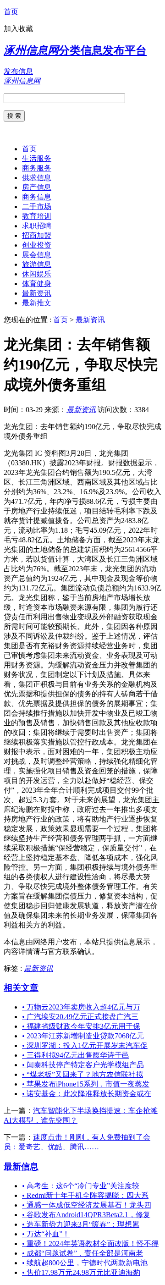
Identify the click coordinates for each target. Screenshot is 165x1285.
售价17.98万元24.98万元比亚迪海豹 (81, 1272)
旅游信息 (36, 264)
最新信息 (21, 1166)
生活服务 (36, 158)
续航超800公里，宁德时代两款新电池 (85, 1263)
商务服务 (36, 168)
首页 (11, 12)
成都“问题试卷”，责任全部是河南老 (82, 1253)
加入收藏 (18, 29)
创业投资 (36, 245)
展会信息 (36, 255)
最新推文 (36, 303)
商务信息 (36, 197)
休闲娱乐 (36, 274)
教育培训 (36, 216)
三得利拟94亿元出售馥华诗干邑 (75, 1055)
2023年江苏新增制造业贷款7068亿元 (83, 1036)
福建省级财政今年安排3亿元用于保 (81, 1026)
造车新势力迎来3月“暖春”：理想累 (80, 1224)
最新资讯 (36, 293)
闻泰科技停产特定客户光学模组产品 (83, 1065)
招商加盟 (36, 235)
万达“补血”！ (46, 1234)
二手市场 (36, 206)
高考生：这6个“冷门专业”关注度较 (80, 1186)
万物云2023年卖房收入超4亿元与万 (81, 1007)
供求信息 (36, 178)
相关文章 (21, 988)
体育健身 (36, 283)
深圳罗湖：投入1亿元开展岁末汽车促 (85, 1045)
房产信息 (36, 187)
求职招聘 (36, 226)
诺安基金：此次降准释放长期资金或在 (86, 1093)
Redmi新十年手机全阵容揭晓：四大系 (85, 1195)
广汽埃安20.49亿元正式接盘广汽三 (80, 1016)
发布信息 (18, 71)
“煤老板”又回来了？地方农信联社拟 (82, 1074)
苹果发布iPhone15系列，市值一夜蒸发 (85, 1084)
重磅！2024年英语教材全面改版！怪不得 (90, 1243)
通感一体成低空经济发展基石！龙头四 (86, 1205)
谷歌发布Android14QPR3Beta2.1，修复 (86, 1215)
